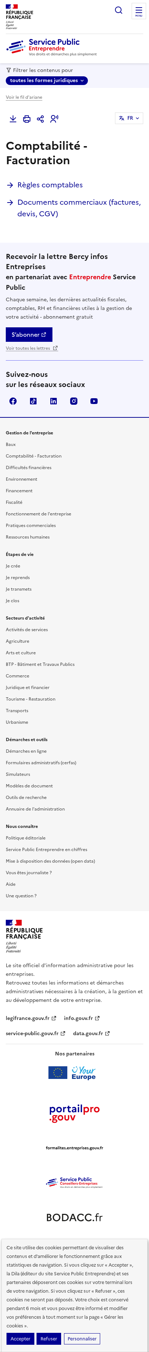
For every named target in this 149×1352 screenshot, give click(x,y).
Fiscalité (14, 502)
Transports (17, 710)
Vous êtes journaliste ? (29, 873)
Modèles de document (29, 786)
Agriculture (17, 641)
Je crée (13, 566)
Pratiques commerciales (31, 525)
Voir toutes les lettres (28, 348)
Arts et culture (21, 653)
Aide (11, 884)
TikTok (33, 401)
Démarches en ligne (26, 751)
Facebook (13, 401)
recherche (118, 10)
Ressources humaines (28, 537)
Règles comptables (50, 184)
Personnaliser (82, 1338)
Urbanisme (17, 722)
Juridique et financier (28, 687)
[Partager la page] (40, 119)
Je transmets (18, 589)
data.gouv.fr (88, 1033)
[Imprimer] (26, 119)
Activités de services (27, 629)
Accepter (20, 1338)
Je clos (12, 601)
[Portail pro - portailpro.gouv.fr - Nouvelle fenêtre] (74, 1113)
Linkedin (53, 401)
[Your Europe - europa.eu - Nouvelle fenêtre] (75, 1072)
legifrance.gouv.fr (28, 1018)
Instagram (74, 401)
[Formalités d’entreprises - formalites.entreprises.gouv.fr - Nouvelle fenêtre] (74, 1148)
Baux (11, 444)
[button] (54, 119)
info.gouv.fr (78, 1018)
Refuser (49, 1338)
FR (130, 118)
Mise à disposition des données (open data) (50, 861)
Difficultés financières (28, 467)
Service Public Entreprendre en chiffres (46, 849)
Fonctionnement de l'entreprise (38, 514)
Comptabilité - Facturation (33, 456)
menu (138, 16)
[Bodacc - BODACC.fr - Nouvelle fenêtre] (74, 1217)
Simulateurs (18, 774)
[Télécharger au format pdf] (13, 119)
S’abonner (25, 334)
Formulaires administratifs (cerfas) (41, 763)
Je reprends (18, 577)
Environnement (21, 479)
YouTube (94, 401)
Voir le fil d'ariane (24, 97)
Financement (19, 491)
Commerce (17, 676)
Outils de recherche (26, 797)
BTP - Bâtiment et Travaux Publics (40, 664)
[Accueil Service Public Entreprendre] (53, 54)
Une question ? (21, 896)
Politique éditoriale (26, 838)
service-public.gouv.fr (32, 1033)
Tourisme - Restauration (30, 699)
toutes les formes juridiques (44, 80)
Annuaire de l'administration (35, 809)
